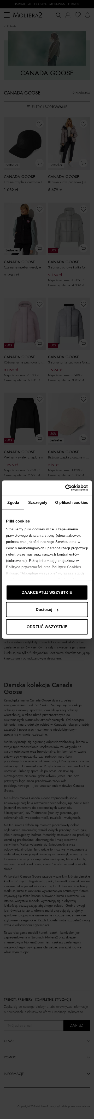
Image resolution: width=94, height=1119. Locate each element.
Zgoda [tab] (13, 502)
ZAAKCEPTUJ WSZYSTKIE (47, 592)
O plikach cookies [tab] (71, 502)
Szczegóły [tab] (37, 502)
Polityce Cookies (66, 567)
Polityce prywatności (24, 567)
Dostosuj (44, 609)
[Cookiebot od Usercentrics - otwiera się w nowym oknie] (66, 487)
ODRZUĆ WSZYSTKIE (47, 626)
